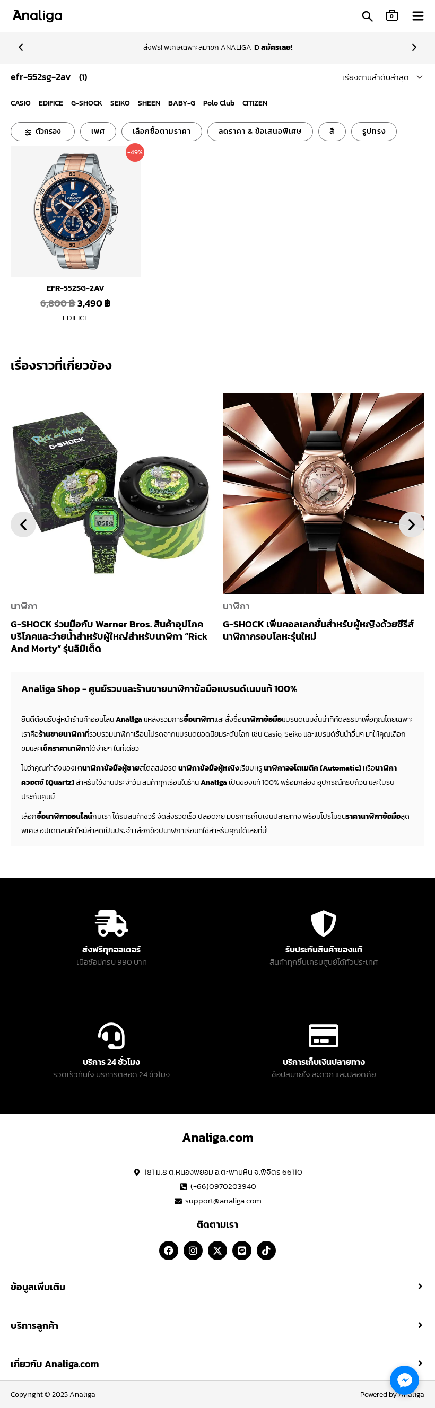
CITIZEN (254, 103)
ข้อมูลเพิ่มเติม (38, 1287)
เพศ (98, 131)
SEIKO (120, 103)
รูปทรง (374, 131)
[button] (367, 17)
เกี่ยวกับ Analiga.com (55, 1364)
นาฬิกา (24, 606)
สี (332, 131)
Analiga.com (218, 1137)
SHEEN (149, 103)
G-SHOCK (86, 103)
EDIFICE (51, 103)
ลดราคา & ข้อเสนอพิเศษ (260, 131)
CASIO (21, 103)
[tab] (217, 1287)
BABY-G (181, 103)
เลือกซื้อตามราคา (162, 131)
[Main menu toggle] (418, 16)
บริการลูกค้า (34, 1326)
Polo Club (218, 103)
